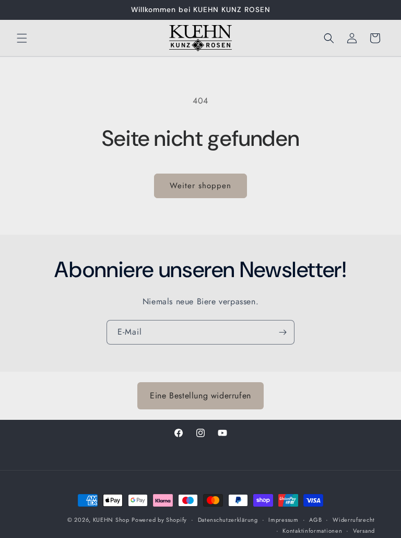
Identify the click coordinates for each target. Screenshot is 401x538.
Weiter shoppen (200, 185)
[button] (21, 38)
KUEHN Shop (111, 520)
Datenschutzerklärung (228, 520)
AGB (315, 520)
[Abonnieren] (282, 332)
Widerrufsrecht (354, 520)
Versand (364, 530)
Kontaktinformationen (312, 530)
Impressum (283, 520)
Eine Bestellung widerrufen (200, 396)
